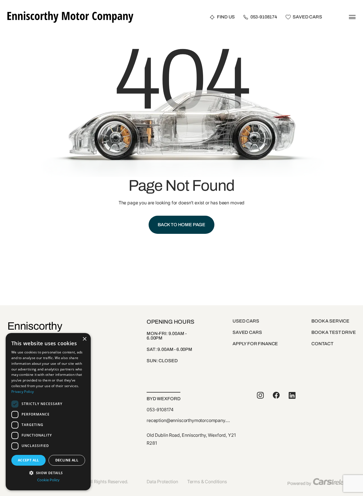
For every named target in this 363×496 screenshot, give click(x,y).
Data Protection (162, 481)
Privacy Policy (22, 391)
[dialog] (48, 411)
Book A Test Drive (333, 332)
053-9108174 (263, 17)
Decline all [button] (66, 460)
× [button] (84, 339)
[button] (48, 472)
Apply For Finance (255, 343)
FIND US (226, 17)
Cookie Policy (48, 480)
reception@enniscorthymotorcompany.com (189, 420)
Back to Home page (181, 224)
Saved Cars (307, 17)
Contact (322, 343)
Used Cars (246, 321)
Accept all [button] (28, 460)
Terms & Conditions (207, 481)
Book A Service (330, 321)
